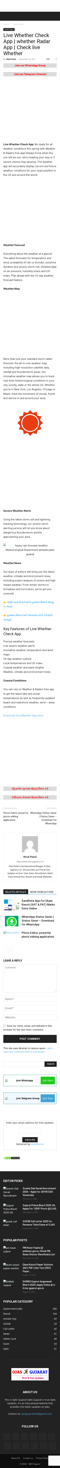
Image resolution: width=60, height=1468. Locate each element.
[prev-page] (5, 949)
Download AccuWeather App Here (23, 715)
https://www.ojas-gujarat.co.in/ (30, 861)
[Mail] (42, 1436)
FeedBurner (37, 1144)
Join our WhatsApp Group (30, 65)
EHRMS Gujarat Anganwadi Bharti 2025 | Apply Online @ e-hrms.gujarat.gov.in (39, 1285)
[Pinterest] (16, 1445)
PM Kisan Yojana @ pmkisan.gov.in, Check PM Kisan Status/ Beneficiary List (39, 1251)
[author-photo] (30, 852)
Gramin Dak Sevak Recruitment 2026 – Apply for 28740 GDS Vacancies (39, 1191)
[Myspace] (7, 1445)
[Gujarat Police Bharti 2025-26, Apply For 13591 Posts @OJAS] (11, 1209)
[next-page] (11, 949)
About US (15, 1458)
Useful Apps (18, 24)
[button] (5, 16)
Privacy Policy (42, 1458)
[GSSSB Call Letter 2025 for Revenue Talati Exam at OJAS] (11, 1225)
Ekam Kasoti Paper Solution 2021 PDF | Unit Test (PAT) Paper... (38, 1268)
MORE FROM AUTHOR (41, 892)
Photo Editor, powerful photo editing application (15, 816)
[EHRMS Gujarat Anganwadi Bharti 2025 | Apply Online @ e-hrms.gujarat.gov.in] (11, 1286)
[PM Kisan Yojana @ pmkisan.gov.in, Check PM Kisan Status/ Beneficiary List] (11, 1252)
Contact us (28, 1458)
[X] (52, 1445)
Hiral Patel (11, 59)
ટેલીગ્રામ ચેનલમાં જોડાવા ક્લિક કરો (30, 797)
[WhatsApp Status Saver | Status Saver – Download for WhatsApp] (11, 920)
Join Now (48, 1080)
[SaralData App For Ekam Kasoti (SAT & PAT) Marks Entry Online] (11, 904)
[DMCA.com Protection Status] (11, 1158)
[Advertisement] (30, 6)
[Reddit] (25, 1445)
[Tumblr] (43, 1445)
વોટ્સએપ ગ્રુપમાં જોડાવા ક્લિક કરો (30, 788)
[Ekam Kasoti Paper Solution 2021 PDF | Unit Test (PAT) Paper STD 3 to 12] (11, 1269)
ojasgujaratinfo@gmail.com (36, 1413)
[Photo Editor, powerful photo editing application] (11, 936)
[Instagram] (24, 1436)
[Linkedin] (33, 1436)
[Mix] (51, 1436)
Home (6, 24)
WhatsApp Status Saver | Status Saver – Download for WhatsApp (43, 818)
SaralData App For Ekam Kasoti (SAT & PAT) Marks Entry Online (38, 904)
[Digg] (6, 1436)
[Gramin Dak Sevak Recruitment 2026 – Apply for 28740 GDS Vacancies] (11, 1192)
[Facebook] (15, 1436)
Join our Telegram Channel (30, 74)
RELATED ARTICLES (15, 892)
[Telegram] (34, 1445)
